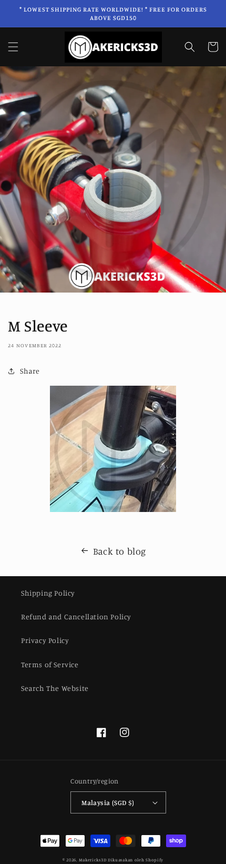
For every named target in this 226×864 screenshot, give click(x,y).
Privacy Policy (45, 640)
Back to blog (119, 551)
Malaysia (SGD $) (107, 802)
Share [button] (30, 370)
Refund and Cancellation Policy (76, 616)
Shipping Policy (48, 592)
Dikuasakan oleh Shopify (135, 859)
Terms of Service (50, 664)
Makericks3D (93, 859)
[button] (13, 46)
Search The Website (55, 688)
